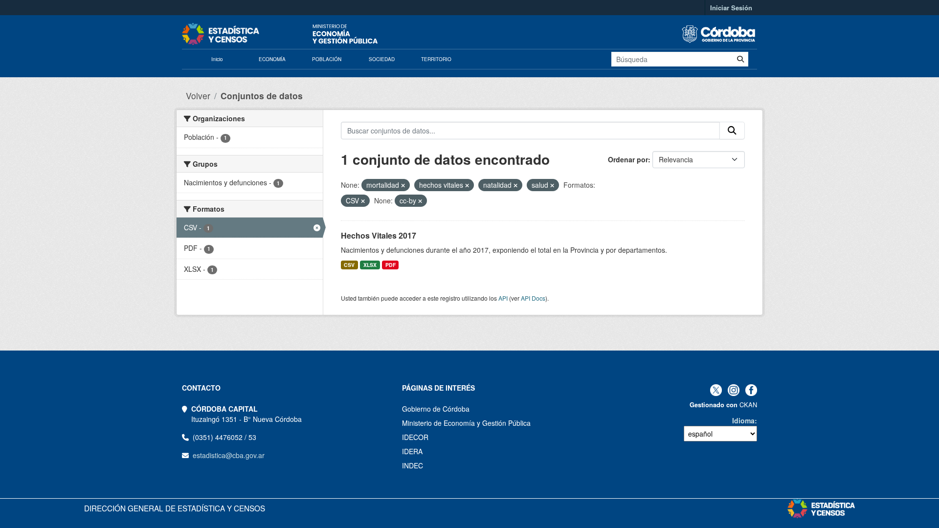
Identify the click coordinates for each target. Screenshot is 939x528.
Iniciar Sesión (731, 7)
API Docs (533, 298)
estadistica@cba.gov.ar (229, 455)
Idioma (743, 420)
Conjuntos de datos (262, 95)
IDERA (412, 451)
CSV (349, 264)
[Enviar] (740, 59)
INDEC (412, 465)
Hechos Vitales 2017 (378, 235)
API (503, 298)
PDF (390, 264)
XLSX (370, 264)
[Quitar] (403, 185)
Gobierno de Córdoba (436, 409)
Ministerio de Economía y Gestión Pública (466, 423)
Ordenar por (628, 159)
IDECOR (415, 437)
